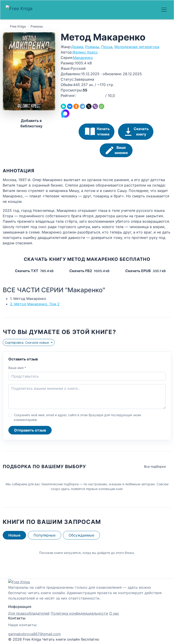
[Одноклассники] (76, 106)
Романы (37, 26)
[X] (89, 106)
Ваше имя (17, 368)
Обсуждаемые (81, 535)
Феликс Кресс (85, 52)
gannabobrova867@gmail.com (34, 634)
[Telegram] (82, 106)
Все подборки (155, 466)
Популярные (45, 535)
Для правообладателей (29, 613)
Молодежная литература (136, 46)
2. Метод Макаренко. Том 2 (35, 304)
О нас (114, 613)
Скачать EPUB (145, 270)
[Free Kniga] (20, 9)
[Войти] (154, 10)
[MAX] (65, 113)
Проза (106, 46)
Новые (14, 535)
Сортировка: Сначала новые (27, 342)
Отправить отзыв (30, 430)
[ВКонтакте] (69, 106)
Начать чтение (103, 131)
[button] (78, 95)
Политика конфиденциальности (79, 613)
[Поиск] (146, 10)
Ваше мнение (121, 150)
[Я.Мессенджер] (63, 106)
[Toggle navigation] (164, 9)
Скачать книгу (141, 131)
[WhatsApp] (101, 106)
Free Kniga (18, 26)
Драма (77, 46)
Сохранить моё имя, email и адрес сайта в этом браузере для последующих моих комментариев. (77, 417)
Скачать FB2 (88, 270)
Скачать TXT (33, 270)
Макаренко (83, 57)
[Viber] (95, 106)
